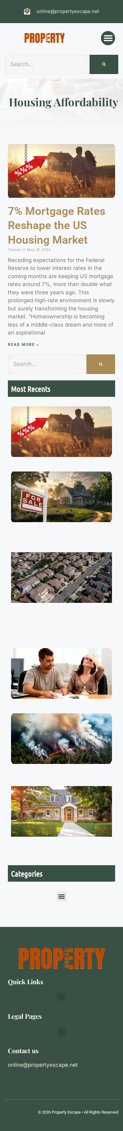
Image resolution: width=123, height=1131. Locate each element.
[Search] (104, 64)
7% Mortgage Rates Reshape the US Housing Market (56, 226)
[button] (108, 38)
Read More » (23, 344)
